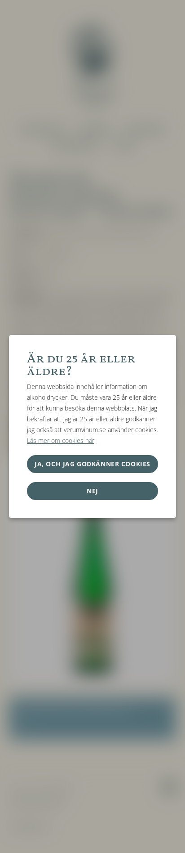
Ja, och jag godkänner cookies (92, 464)
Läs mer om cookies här (60, 440)
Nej (92, 491)
